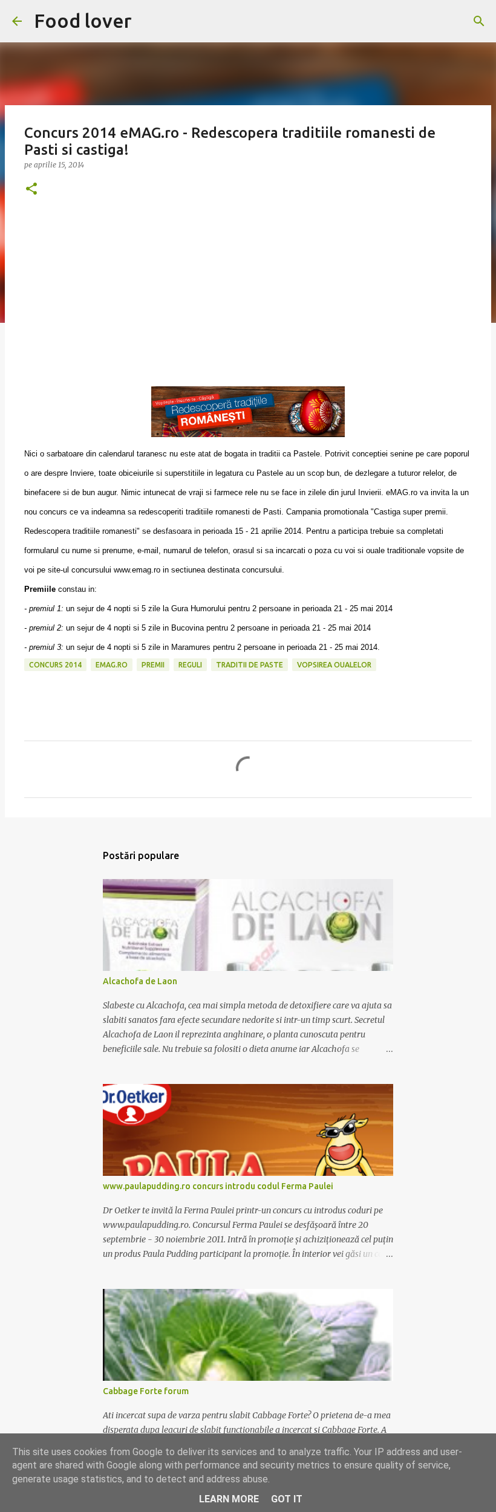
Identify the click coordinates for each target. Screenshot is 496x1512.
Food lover (83, 20)
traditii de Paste (249, 665)
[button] (31, 189)
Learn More (229, 1499)
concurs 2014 (55, 665)
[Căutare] (479, 21)
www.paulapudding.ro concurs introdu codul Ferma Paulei (218, 1186)
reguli (190, 665)
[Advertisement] (248, 301)
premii (153, 665)
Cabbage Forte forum (146, 1391)
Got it (286, 1499)
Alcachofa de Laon (140, 981)
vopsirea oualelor (334, 665)
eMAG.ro (112, 665)
